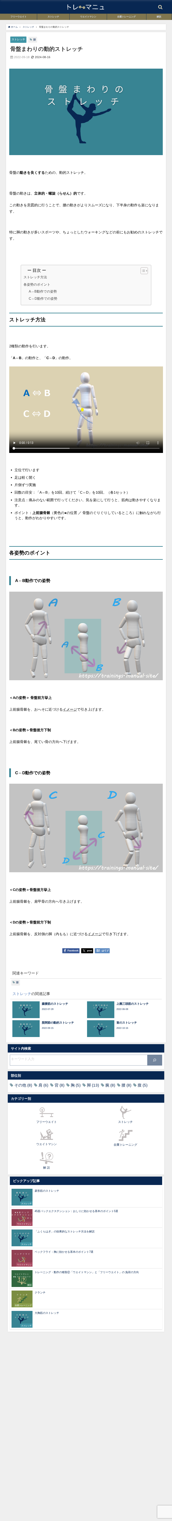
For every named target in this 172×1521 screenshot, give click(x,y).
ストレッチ (53, 16)
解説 (159, 16)
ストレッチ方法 (35, 277)
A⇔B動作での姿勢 (43, 291)
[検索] (154, 1060)
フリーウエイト (18, 16)
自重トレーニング (126, 16)
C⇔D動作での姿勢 (43, 298)
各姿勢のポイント (36, 284)
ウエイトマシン (88, 16)
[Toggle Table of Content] (142, 270)
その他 (23, 1085)
